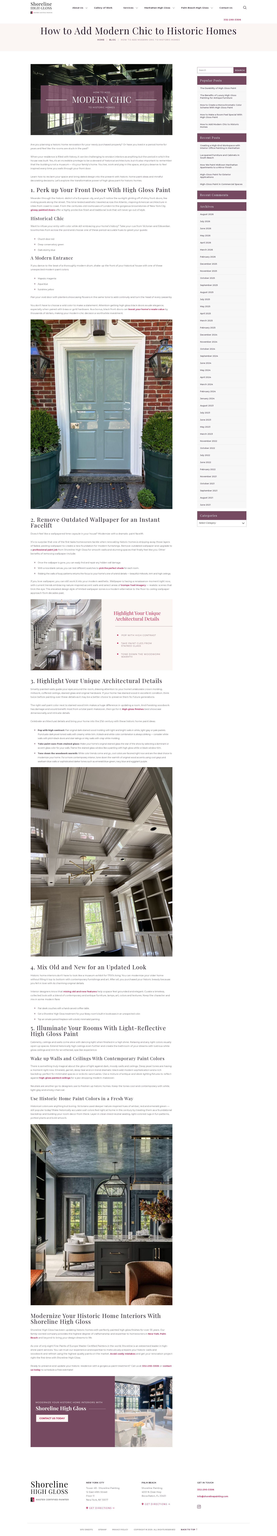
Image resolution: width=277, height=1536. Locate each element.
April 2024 (205, 377)
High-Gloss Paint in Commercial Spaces (221, 184)
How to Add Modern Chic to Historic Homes (219, 125)
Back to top (188, 1529)
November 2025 (208, 271)
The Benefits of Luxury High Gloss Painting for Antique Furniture (218, 96)
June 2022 (205, 462)
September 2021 (208, 490)
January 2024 (207, 398)
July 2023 (205, 412)
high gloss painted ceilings (54, 1077)
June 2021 (205, 505)
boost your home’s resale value (146, 309)
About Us (77, 7)
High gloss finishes (133, 709)
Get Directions (100, 1508)
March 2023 (206, 434)
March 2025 (206, 320)
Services (128, 7)
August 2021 (206, 497)
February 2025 (207, 327)
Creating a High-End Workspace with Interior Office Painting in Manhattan (220, 146)
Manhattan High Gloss (157, 7)
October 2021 (207, 483)
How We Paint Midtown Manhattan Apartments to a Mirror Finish (219, 166)
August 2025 (206, 292)
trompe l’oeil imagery (133, 585)
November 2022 (208, 441)
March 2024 (206, 384)
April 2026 (205, 242)
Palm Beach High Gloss (195, 7)
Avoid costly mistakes (122, 1353)
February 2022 (208, 469)
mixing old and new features (80, 991)
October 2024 (207, 349)
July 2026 (205, 221)
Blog (112, 40)
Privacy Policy (120, 1529)
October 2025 (207, 278)
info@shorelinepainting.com (212, 1496)
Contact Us (225, 7)
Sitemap (102, 1529)
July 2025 (205, 299)
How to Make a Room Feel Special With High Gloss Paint (221, 116)
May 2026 (205, 235)
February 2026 (208, 257)
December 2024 (208, 334)
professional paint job (45, 549)
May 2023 (205, 427)
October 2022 (207, 448)
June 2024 (205, 363)
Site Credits (86, 1529)
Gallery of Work (103, 7)
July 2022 (205, 455)
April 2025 (205, 313)
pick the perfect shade (111, 568)
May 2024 (205, 370)
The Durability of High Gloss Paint (218, 88)
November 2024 (208, 342)
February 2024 (208, 391)
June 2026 (205, 228)
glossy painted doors (43, 210)
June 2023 (205, 419)
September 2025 (209, 285)
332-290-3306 (232, 19)
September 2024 (209, 356)
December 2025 (208, 264)
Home (100, 40)
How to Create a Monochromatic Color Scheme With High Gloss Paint (221, 106)
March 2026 (206, 249)
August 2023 (207, 405)
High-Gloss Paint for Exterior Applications (215, 175)
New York (153, 1333)
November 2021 (208, 476)
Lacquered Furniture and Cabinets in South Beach (219, 156)
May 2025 (205, 306)
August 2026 (207, 214)
